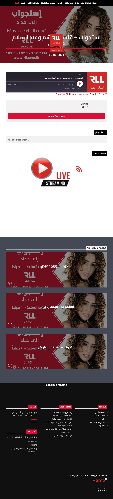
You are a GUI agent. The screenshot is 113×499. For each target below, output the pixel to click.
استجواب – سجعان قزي (57, 307)
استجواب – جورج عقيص (57, 266)
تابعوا (16, 3)
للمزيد (34, 419)
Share (66, 88)
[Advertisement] (56, 212)
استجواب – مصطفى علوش (57, 347)
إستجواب (56, 30)
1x (64, 85)
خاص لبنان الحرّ (99, 416)
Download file (62, 94)
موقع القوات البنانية (97, 422)
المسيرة (102, 425)
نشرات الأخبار (100, 412)
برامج (103, 419)
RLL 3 (84, 107)
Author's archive (56, 116)
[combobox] (56, 139)
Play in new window (79, 94)
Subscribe (76, 88)
